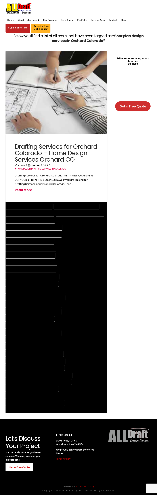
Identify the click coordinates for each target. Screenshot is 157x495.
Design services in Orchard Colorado (76, 206)
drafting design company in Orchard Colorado (34, 325)
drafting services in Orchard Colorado (29, 339)
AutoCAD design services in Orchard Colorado (33, 234)
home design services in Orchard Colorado (31, 395)
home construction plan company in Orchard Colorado (39, 374)
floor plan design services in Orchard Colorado (34, 353)
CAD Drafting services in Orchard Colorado (32, 283)
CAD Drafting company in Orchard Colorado (32, 276)
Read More (23, 190)
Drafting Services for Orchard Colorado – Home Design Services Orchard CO (56, 153)
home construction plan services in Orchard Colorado (38, 381)
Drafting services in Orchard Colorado (80, 213)
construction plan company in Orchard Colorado (36, 290)
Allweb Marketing (85, 487)
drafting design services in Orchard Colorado (33, 332)
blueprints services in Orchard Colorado (30, 255)
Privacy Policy (63, 458)
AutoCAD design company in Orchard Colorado (34, 227)
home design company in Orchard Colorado (32, 389)
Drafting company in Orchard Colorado (30, 213)
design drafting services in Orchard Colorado (33, 311)
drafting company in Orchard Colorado (30, 318)
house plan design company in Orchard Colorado (35, 402)
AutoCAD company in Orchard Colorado (30, 220)
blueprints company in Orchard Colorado (31, 248)
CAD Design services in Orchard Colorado (31, 269)
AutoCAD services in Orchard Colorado (30, 241)
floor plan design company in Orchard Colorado (35, 346)
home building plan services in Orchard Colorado (35, 367)
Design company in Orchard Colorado (29, 206)
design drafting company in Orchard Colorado (34, 304)
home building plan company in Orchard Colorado (35, 360)
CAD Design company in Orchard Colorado (31, 262)
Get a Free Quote (133, 106)
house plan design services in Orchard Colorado (34, 410)
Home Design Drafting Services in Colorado (41, 168)
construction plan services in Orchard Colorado (35, 297)
